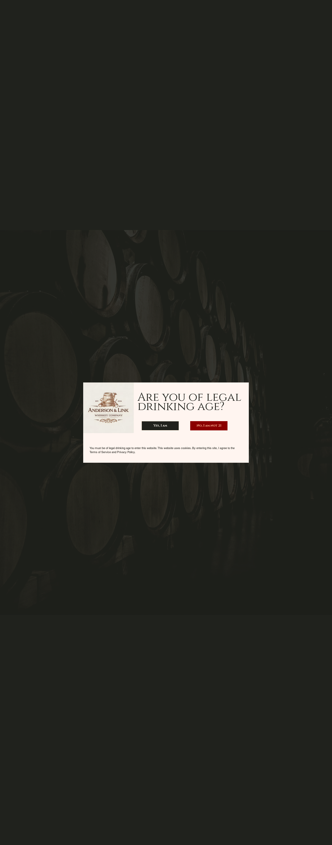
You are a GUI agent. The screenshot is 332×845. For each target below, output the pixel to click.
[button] (160, 425)
